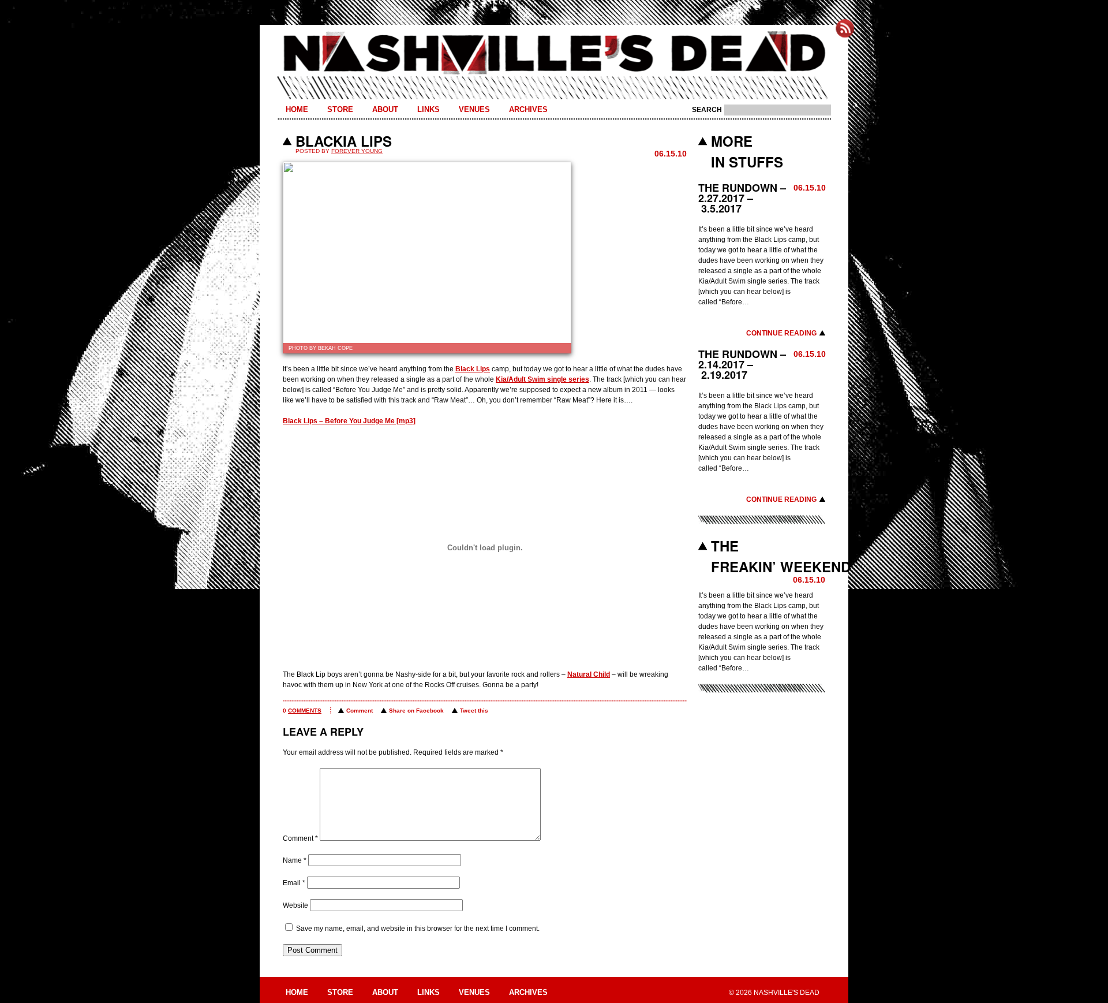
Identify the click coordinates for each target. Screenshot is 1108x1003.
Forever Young (357, 151)
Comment (359, 710)
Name (294, 860)
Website (295, 905)
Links (428, 109)
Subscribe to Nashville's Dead (845, 28)
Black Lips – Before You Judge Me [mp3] (349, 421)
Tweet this (474, 710)
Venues (474, 109)
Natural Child (588, 674)
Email (294, 883)
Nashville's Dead (554, 54)
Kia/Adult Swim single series (542, 379)
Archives (528, 109)
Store (340, 109)
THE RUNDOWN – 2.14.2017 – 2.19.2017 (742, 364)
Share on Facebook (416, 710)
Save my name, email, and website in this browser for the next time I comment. (418, 928)
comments (304, 710)
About (385, 109)
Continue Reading (781, 333)
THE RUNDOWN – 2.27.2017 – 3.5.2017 (742, 198)
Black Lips (472, 369)
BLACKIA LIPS (343, 141)
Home (297, 109)
